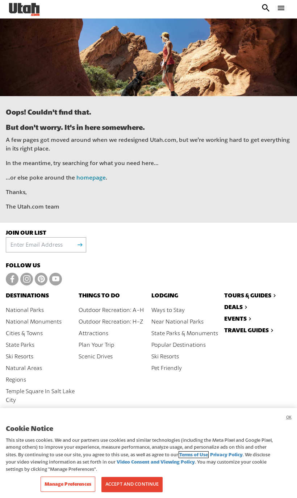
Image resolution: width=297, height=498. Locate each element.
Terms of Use (193, 454)
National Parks (25, 310)
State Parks (20, 345)
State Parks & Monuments (184, 333)
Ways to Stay (168, 310)
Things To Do (99, 295)
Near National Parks (177, 321)
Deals (233, 307)
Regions (16, 379)
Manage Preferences (68, 484)
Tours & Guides (247, 295)
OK (289, 417)
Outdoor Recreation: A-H (111, 310)
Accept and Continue (132, 484)
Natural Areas (24, 368)
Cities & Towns (24, 333)
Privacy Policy (226, 454)
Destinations (27, 295)
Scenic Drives (96, 356)
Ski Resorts (19, 356)
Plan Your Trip (96, 345)
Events (235, 318)
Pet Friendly (166, 368)
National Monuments (34, 321)
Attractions (93, 333)
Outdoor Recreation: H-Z (111, 321)
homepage (91, 177)
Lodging (164, 295)
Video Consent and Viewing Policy (156, 462)
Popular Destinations (178, 345)
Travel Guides (246, 330)
